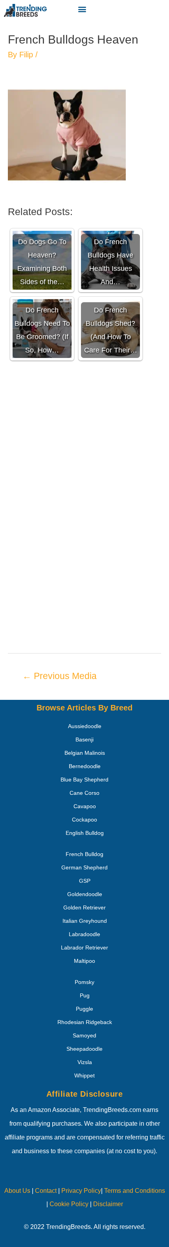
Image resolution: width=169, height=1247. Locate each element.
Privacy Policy (81, 1190)
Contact (45, 1190)
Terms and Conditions (134, 1190)
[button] (81, 8)
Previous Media (59, 676)
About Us (17, 1190)
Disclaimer (108, 1204)
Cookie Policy (69, 1204)
